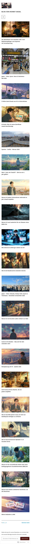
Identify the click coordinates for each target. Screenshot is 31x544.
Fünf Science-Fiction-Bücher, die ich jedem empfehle (12, 390)
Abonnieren (25, 538)
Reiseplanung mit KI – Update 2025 (11, 366)
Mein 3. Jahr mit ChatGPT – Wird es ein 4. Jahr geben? (13, 173)
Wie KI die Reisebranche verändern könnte (14, 270)
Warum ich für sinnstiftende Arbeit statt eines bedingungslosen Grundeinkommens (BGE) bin (15, 465)
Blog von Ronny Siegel (11, 12)
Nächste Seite (25, 522)
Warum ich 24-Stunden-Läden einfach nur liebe (15, 318)
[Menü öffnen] (3, 17)
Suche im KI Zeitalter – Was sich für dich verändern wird (13, 342)
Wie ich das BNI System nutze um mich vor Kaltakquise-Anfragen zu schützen (14, 415)
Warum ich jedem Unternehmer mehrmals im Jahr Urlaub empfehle (14, 198)
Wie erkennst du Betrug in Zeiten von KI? (13, 247)
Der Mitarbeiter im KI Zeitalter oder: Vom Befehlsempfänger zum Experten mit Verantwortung (13, 41)
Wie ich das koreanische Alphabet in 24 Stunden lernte (13, 440)
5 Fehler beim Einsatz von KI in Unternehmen (14, 101)
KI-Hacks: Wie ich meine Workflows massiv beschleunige (11, 125)
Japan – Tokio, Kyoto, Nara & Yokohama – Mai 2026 (13, 77)
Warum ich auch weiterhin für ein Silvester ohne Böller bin (15, 223)
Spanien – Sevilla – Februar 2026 (11, 149)
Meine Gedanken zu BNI (8, 514)
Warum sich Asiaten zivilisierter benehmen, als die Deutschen (15, 490)
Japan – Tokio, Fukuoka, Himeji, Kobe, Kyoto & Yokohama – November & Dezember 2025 (15, 294)
